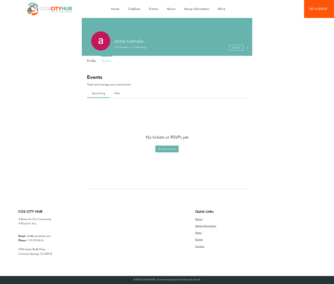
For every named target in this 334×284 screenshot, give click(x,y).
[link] (98, 93)
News (198, 232)
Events (199, 239)
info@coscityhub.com (38, 236)
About (198, 219)
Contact (199, 246)
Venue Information (205, 226)
